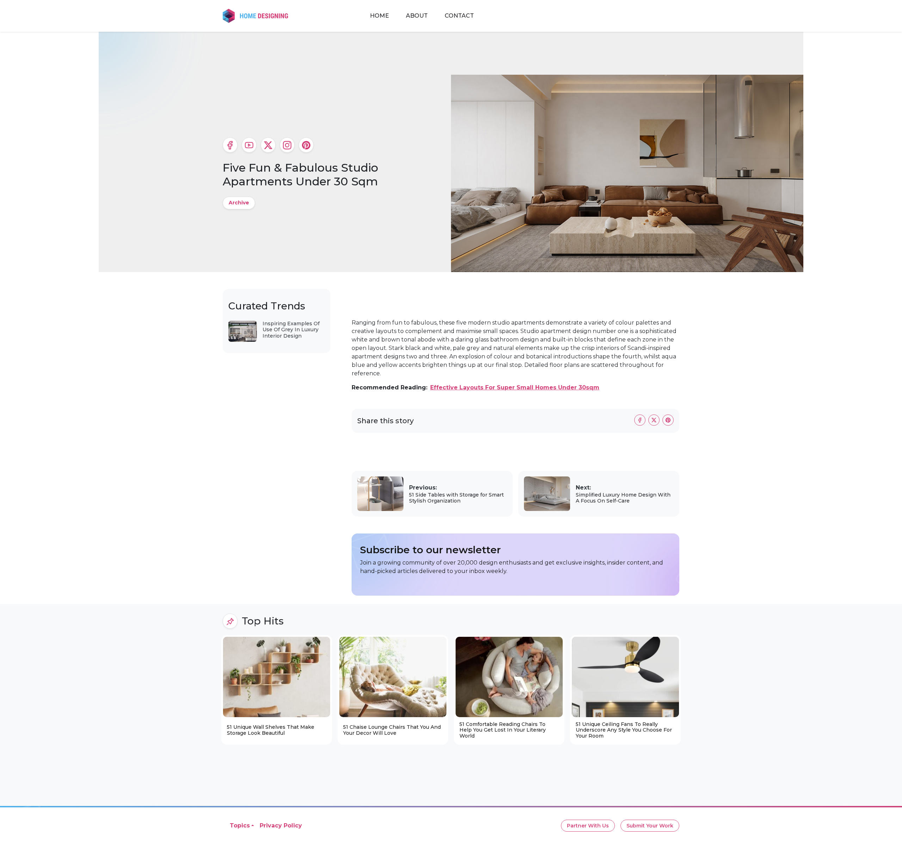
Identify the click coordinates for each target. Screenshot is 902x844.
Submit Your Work (649, 826)
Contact (459, 15)
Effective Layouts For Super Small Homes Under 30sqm (514, 387)
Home (379, 15)
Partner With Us (588, 826)
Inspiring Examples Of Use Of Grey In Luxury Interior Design (291, 329)
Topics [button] (240, 825)
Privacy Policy (281, 825)
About (417, 15)
